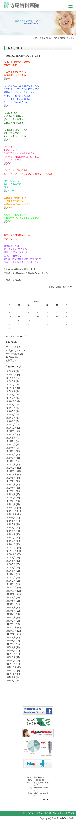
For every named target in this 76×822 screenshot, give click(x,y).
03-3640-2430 (39, 780)
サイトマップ (68, 813)
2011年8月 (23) (13, 521)
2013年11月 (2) (13, 431)
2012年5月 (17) (13, 491)
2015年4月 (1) (12, 394)
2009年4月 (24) (13, 614)
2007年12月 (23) (13, 667)
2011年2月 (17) (13, 541)
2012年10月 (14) (13, 474)
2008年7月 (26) (13, 644)
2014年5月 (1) (12, 411)
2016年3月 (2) (12, 381)
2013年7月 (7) (12, 444)
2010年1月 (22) (13, 584)
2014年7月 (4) (12, 408)
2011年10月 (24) (13, 514)
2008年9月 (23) (13, 637)
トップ (34, 38)
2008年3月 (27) (13, 657)
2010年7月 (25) (13, 564)
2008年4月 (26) (13, 654)
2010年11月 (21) (13, 551)
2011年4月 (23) (13, 534)
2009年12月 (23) (13, 587)
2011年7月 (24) (13, 524)
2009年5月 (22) (13, 611)
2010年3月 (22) (13, 577)
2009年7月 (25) (13, 604)
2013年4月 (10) (13, 454)
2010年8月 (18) (13, 561)
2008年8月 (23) (13, 640)
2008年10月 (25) (13, 634)
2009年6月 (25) (13, 607)
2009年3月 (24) (13, 617)
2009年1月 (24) (13, 624)
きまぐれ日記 (45, 38)
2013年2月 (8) (12, 461)
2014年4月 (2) (12, 414)
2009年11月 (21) (13, 591)
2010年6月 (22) (13, 567)
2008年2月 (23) (13, 660)
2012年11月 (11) (13, 471)
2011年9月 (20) (13, 517)
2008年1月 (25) (13, 664)
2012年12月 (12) (13, 468)
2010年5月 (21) (13, 571)
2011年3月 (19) (13, 537)
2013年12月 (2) (13, 428)
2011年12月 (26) (13, 507)
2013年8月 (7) (12, 441)
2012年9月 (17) (13, 477)
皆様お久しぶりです (15, 350)
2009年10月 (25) (13, 594)
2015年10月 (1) (13, 388)
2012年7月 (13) (13, 484)
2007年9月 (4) (12, 677)
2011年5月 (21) (13, 531)
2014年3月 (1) (12, 418)
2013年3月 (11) (13, 458)
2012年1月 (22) (13, 504)
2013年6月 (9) (12, 448)
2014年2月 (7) (12, 421)
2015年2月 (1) (12, 398)
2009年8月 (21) (13, 601)
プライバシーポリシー (34, 813)
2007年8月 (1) (12, 680)
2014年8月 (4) (12, 404)
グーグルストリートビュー (19, 347)
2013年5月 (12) (13, 451)
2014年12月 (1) (13, 401)
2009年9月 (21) (13, 597)
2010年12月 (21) (13, 547)
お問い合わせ (53, 813)
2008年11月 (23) (13, 630)
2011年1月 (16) (13, 544)
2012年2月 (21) (13, 501)
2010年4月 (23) (13, 574)
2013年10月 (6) (13, 434)
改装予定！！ (12, 360)
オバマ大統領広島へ (15, 354)
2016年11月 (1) (13, 374)
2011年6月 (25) (13, 527)
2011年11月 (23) (13, 511)
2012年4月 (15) (13, 494)
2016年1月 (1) (12, 384)
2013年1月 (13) (13, 464)
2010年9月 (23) (13, 557)
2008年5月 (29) (13, 650)
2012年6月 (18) (13, 487)
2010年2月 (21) (13, 581)
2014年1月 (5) (12, 424)
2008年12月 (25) (13, 627)
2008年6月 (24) (13, 647)
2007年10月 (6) (13, 674)
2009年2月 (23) (13, 621)
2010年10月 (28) (13, 554)
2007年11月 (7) (13, 670)
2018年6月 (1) (12, 371)
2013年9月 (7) (12, 438)
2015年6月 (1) (12, 391)
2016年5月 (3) (12, 378)
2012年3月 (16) (13, 497)
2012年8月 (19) (13, 481)
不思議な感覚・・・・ (17, 357)
